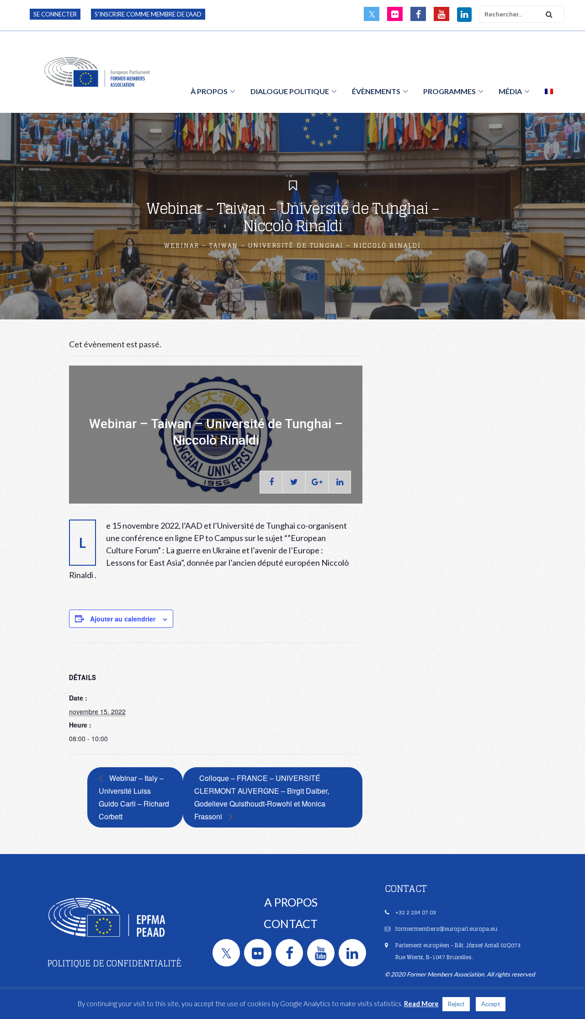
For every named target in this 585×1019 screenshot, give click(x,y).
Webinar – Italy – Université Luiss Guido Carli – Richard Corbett (134, 797)
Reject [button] (456, 1004)
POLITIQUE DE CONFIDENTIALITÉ (114, 963)
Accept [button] (490, 1004)
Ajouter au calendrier (122, 618)
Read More (421, 1003)
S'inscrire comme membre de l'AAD (148, 14)
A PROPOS (291, 902)
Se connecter (55, 14)
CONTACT (291, 923)
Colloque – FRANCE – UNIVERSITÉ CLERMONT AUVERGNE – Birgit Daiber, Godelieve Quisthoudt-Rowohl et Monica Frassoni (261, 797)
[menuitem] (549, 91)
